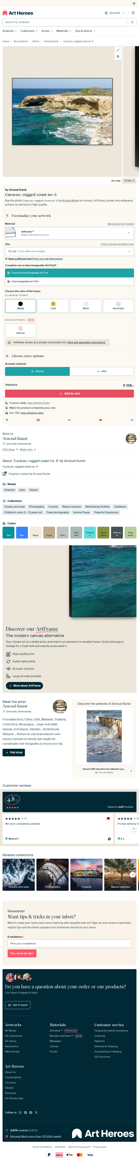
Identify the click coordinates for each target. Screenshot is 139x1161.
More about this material (121, 223)
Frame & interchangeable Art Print (30, 272)
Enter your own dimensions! (35, 258)
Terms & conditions (42, 1146)
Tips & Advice (83, 31)
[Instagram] (20, 1113)
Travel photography (57, 512)
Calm (22, 489)
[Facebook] (31, 1113)
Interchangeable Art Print (25, 281)
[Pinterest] (25, 1113)
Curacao (53, 506)
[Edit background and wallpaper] (118, 56)
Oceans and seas (14, 506)
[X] (36, 1113)
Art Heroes (14, 1066)
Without (39, 371)
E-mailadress (16, 936)
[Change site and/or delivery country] (134, 3)
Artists (45, 31)
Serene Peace (81, 512)
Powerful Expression (106, 512)
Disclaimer (60, 1146)
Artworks (8, 31)
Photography (36, 506)
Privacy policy (99, 1146)
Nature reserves (71, 506)
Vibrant (33, 489)
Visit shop (9, 449)
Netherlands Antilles (97, 506)
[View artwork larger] (118, 50)
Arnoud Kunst (17, 190)
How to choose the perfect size (117, 244)
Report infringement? (79, 1146)
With (104, 371)
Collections (27, 31)
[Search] (132, 22)
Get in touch (20, 1005)
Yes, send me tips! (22, 953)
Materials (62, 31)
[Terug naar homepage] (18, 13)
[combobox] (65, 22)
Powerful (9, 489)
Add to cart (72, 393)
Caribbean (120, 506)
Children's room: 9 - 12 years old (23, 512)
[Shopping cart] (133, 13)
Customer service (109, 1025)
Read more (26, 449)
